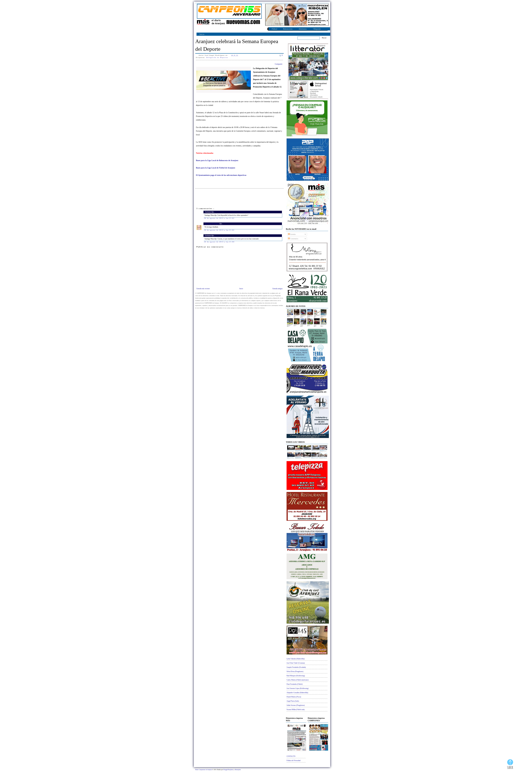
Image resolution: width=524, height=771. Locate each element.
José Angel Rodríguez (212, 224)
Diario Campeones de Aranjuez (203, 769)
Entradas (293, 234)
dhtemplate (238, 769)
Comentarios (294, 239)
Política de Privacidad (293, 760)
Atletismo (303, 29)
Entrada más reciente (203, 289)
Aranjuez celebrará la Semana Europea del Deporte (236, 45)
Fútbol (274, 29)
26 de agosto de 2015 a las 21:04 (219, 242)
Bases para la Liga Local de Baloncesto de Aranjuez (217, 160)
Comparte (278, 64)
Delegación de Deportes (217, 57)
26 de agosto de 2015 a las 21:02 (219, 218)
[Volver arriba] (510, 764)
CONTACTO (291, 756)
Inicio (202, 34)
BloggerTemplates (228, 769)
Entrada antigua (277, 289)
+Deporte (317, 29)
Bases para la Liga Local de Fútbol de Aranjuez (215, 168)
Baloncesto (288, 29)
